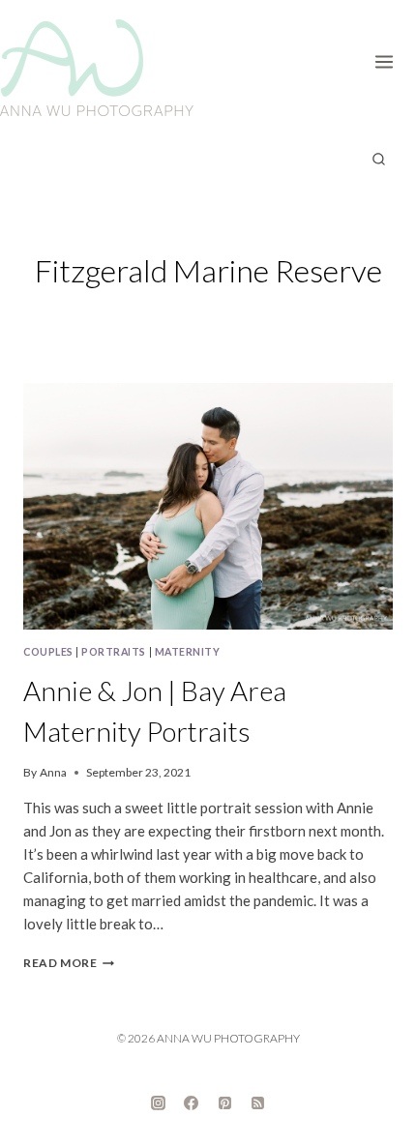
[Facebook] (191, 1102)
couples (48, 652)
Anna (53, 772)
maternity (188, 652)
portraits (113, 652)
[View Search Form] (378, 159)
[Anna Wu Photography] (96, 67)
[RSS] (258, 1102)
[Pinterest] (224, 1102)
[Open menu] (390, 58)
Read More (68, 962)
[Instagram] (157, 1102)
